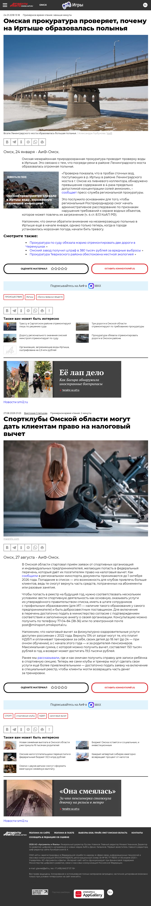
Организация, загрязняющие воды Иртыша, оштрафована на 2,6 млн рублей (44, 348)
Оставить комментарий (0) (120, 269)
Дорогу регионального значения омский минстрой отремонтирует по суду (43, 337)
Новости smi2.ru (15, 402)
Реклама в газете (64, 833)
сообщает (69, 192)
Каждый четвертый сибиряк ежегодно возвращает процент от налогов (114, 755)
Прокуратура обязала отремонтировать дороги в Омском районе (115, 337)
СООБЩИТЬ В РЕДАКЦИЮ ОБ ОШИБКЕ (49, 837)
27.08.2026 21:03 (12, 413)
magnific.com (11, 538)
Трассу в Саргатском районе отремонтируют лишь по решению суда (45, 325)
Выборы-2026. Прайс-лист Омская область (102, 833)
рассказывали (48, 658)
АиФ (109, 133)
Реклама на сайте (39, 833)
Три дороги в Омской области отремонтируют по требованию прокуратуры (118, 325)
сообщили (30, 576)
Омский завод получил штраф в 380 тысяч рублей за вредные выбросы (85, 250)
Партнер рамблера (61, 892)
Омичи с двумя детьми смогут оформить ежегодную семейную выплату (42, 767)
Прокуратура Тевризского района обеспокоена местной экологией (82, 254)
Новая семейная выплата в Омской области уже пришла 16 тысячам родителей (44, 744)
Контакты (137, 833)
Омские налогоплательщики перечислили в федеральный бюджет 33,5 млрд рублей (45, 755)
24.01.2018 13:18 (11, 15)
